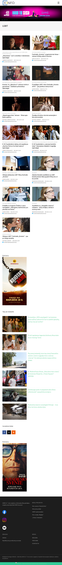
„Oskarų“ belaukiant (37, 517)
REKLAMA (35, 537)
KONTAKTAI (35, 543)
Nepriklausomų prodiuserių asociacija (11, 540)
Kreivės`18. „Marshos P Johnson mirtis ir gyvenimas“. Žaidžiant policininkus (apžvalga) (15, 86)
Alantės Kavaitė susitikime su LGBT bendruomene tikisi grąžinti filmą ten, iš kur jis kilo (44, 177)
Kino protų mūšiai (36, 509)
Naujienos (4, 113)
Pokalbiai (43, 52)
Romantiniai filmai (6, 53)
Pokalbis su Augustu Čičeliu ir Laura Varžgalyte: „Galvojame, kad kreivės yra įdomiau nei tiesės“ (15, 207)
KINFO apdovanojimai (37, 512)
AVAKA (4, 537)
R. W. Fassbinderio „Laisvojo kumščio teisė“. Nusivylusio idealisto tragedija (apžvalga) (44, 146)
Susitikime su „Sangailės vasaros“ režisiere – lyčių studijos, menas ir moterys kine (43, 207)
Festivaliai (34, 52)
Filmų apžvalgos (16, 52)
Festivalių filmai (6, 82)
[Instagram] (9, 432)
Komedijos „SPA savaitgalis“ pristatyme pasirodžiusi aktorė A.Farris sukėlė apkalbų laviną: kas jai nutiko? (43, 319)
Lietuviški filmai (23, 52)
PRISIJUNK (35, 540)
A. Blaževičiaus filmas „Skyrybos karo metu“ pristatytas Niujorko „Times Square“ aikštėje (43, 374)
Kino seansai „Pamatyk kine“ (39, 506)
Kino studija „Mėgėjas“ (38, 514)
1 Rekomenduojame (7, 52)
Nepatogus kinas (12, 113)
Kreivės (39, 52)
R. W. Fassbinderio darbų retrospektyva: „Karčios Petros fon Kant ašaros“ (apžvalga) (15, 146)
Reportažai (43, 82)
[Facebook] (4, 432)
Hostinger (9, 556)
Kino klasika (21, 142)
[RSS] (14, 432)
